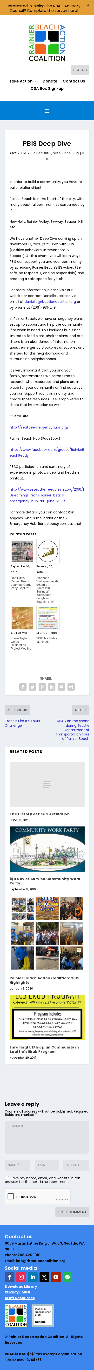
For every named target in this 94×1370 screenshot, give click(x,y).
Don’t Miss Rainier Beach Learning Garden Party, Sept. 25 (22, 583)
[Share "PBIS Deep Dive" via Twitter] (32, 687)
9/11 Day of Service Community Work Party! (45, 881)
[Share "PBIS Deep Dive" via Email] (61, 687)
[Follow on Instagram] (21, 1277)
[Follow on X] (44, 1277)
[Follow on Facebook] (9, 1277)
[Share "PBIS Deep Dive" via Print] (71, 687)
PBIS (76, 153)
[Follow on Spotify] (67, 1277)
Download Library (21, 1286)
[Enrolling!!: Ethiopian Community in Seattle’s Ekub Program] (47, 1017)
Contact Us (74, 82)
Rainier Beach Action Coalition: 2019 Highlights (45, 980)
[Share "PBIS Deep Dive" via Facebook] (23, 687)
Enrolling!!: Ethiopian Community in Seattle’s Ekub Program (44, 1049)
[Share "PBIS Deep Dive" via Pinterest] (42, 687)
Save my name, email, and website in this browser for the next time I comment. (43, 1180)
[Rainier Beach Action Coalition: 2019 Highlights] (47, 933)
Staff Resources (20, 1298)
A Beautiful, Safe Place (52, 153)
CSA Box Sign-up (47, 89)
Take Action (21, 82)
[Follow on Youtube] (56, 1277)
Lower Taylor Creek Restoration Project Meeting (21, 643)
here (72, 10)
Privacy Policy (17, 1292)
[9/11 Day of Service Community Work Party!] (47, 849)
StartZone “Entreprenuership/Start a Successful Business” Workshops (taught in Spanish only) (47, 589)
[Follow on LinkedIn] (33, 1277)
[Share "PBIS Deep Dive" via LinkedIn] (52, 687)
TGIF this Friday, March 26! (46, 640)
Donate (50, 82)
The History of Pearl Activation (40, 814)
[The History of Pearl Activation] (47, 784)
